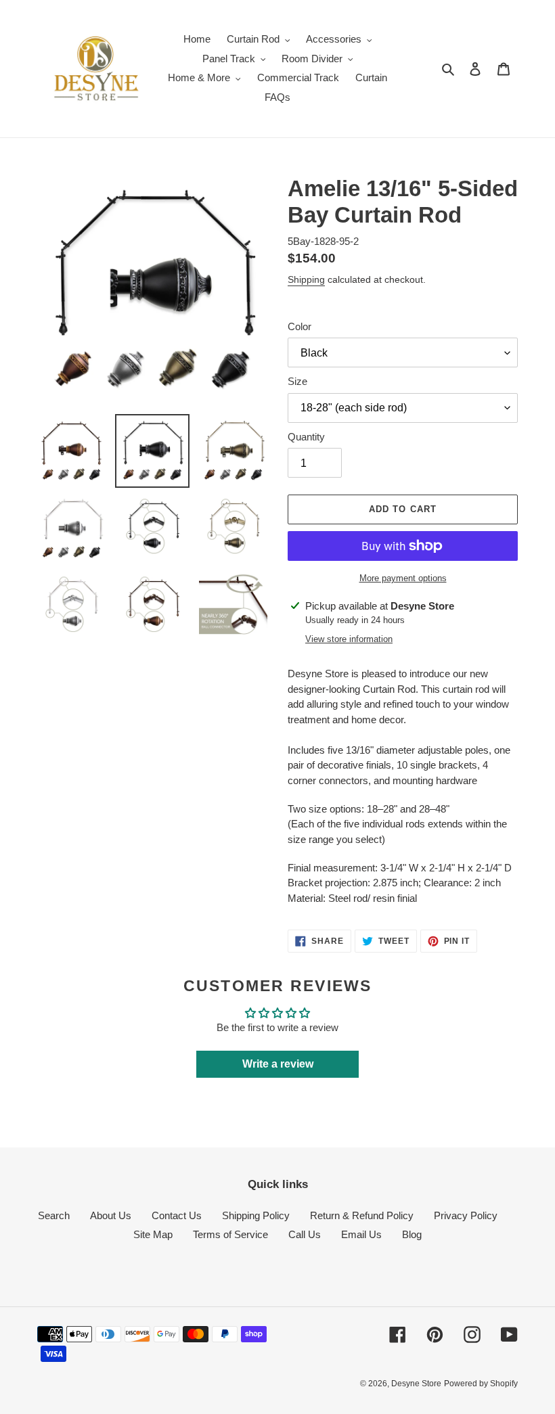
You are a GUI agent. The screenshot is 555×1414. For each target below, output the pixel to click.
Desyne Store (416, 1383)
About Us (110, 1215)
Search (54, 1215)
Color (299, 326)
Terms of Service (230, 1234)
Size (297, 381)
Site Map (153, 1234)
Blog (412, 1234)
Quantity (306, 436)
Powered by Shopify (481, 1383)
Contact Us (177, 1215)
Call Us (304, 1234)
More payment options (403, 578)
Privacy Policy (465, 1215)
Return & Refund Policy (362, 1215)
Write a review (277, 1064)
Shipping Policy (256, 1215)
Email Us (361, 1234)
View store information (349, 639)
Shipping (306, 279)
